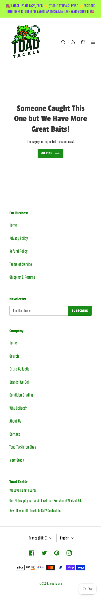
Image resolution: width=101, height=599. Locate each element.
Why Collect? (18, 408)
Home (13, 225)
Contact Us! (54, 510)
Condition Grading (21, 395)
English (64, 538)
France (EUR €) (38, 538)
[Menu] (93, 41)
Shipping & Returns (22, 277)
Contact (14, 434)
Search (14, 356)
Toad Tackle (55, 583)
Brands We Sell (19, 382)
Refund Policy (18, 251)
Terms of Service (20, 264)
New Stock (16, 460)
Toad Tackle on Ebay (22, 447)
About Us (15, 421)
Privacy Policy (18, 238)
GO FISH (47, 153)
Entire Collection (20, 369)
